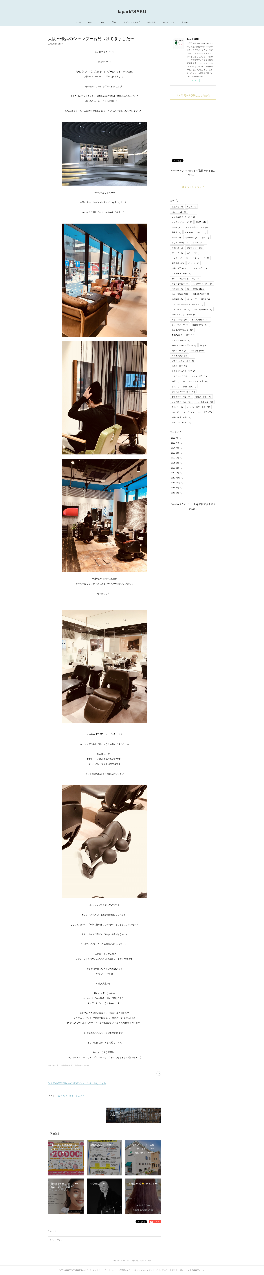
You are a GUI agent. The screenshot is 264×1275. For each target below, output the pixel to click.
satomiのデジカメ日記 (184, 345)
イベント (193, 263)
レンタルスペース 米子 (184, 216)
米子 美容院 (195, 288)
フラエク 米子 (198, 268)
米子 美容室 (180, 294)
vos (189, 232)
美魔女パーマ (179, 350)
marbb (176, 237)
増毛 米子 (179, 268)
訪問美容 (177, 299)
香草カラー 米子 (181, 396)
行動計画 (177, 247)
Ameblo (185, 22)
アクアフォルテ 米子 (183, 360)
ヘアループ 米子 (181, 273)
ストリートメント (181, 309)
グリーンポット (180, 242)
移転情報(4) (52, 1065)
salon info (151, 22)
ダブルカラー (195, 247)
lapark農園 (191, 237)
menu (90, 22)
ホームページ (168, 22)
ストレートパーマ (181, 340)
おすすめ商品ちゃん (182, 330)
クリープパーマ (180, 324)
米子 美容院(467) (63, 1065)
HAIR (205, 299)
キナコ (201, 232)
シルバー (177, 407)
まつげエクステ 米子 (198, 407)
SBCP (201, 222)
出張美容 (177, 206)
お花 (175, 386)
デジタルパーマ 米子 (183, 391)
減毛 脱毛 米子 (181, 417)
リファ (191, 206)
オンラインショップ (131, 22)
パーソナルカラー (181, 422)
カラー (192, 253)
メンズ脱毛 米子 (181, 401)
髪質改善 (178, 263)
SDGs (176, 227)
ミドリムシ (199, 242)
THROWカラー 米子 (183, 335)
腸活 (205, 237)
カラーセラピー (180, 283)
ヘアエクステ (179, 355)
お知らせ (197, 350)
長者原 (176, 232)
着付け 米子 (203, 396)
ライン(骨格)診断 (203, 309)
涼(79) (86, 1065)
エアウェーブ (179, 376)
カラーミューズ (201, 258)
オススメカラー (200, 319)
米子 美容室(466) (77, 1065)
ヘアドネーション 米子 (195, 381)
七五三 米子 (179, 366)
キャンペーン (179, 319)
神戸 (175, 381)
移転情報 (177, 288)
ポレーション (179, 211)
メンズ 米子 (199, 376)
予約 (114, 22)
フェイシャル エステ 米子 (197, 412)
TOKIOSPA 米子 (201, 294)
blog (102, 22)
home (78, 22)
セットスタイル (204, 401)
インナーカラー (180, 258)
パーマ (192, 299)
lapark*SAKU (132, 11)
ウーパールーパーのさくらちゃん (187, 304)
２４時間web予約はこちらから (193, 95)
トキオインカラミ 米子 (184, 371)
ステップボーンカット (197, 227)
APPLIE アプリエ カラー (184, 314)
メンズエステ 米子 (203, 283)
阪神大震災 (189, 386)
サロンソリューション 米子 (185, 278)
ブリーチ (177, 253)
